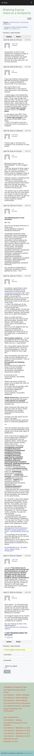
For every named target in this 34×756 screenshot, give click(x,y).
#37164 (27, 40)
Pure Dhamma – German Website (16, 698)
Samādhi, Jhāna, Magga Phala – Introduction (15, 548)
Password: (7, 660)
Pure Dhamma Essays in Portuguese (17, 703)
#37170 (27, 131)
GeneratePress (28, 753)
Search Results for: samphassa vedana (16, 628)
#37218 (27, 556)
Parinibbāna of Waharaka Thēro (15, 687)
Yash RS (10, 637)
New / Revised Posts (11, 717)
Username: (8, 654)
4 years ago (11, 28)
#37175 (27, 205)
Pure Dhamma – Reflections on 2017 (17, 733)
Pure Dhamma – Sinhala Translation (17, 695)
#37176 (27, 276)
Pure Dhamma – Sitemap (13, 720)
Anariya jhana (14, 22)
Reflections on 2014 (11, 741)
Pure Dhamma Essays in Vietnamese (17, 706)
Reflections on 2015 (11, 739)
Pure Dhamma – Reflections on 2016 (17, 736)
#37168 (27, 67)
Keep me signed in (11, 666)
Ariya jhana (24, 22)
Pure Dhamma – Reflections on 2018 (17, 730)
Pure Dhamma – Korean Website (15, 700)
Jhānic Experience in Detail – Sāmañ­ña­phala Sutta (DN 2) (16, 531)
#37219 (27, 592)
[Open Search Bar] (31, 2)
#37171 (27, 151)
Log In (7, 671)
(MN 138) (14, 293)
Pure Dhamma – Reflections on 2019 (17, 728)
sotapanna (6, 24)
